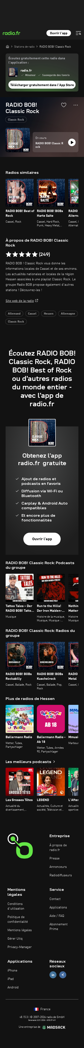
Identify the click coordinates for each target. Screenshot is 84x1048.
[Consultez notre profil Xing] (63, 974)
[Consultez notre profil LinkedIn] (53, 974)
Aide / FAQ (56, 916)
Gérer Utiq (15, 938)
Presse (54, 858)
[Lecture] (72, 142)
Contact (55, 899)
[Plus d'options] (75, 105)
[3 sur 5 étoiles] (21, 254)
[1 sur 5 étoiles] (8, 254)
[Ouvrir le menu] (78, 33)
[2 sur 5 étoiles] (15, 254)
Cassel (32, 313)
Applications (58, 907)
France (44, 1009)
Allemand (14, 313)
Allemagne (68, 313)
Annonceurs (58, 867)
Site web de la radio (20, 301)
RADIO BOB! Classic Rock (49, 145)
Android (13, 987)
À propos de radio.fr (58, 848)
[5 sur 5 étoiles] (35, 254)
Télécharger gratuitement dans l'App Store (42, 85)
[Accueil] (7, 46)
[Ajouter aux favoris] (63, 105)
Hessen (48, 313)
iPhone (12, 970)
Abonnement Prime (58, 927)
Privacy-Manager (19, 947)
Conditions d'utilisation (15, 906)
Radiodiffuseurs (60, 875)
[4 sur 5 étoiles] (28, 254)
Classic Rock (16, 119)
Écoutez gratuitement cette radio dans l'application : (36, 60)
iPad (10, 979)
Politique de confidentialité (17, 919)
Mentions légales (19, 930)
